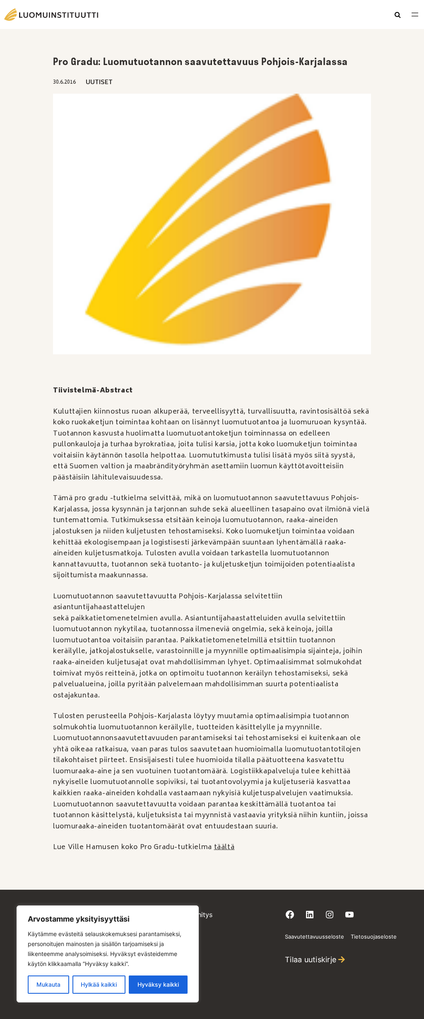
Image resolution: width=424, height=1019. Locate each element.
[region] (108, 953)
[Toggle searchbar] (397, 15)
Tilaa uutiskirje (310, 959)
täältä (224, 847)
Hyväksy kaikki (158, 984)
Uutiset (99, 82)
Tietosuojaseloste (374, 936)
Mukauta (48, 984)
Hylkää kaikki (99, 984)
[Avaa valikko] (415, 14)
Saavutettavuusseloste (314, 936)
